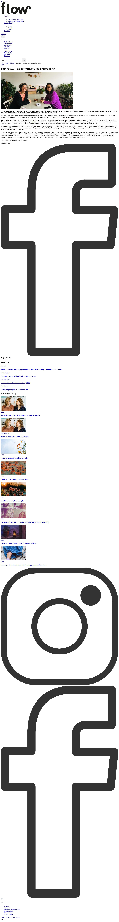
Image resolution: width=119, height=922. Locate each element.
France (9, 26)
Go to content (4, 1)
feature (59, 117)
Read (6, 63)
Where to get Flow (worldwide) (16, 21)
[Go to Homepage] (16, 13)
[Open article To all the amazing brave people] (13, 496)
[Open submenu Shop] (8, 16)
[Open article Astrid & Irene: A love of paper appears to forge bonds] (13, 410)
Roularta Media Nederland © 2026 (10, 917)
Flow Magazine (5, 372)
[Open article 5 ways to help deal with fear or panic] (13, 453)
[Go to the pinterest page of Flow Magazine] (2, 900)
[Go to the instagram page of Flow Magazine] (59, 684)
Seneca (34, 122)
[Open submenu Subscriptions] (12, 23)
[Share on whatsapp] (4, 358)
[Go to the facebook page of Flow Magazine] (59, 897)
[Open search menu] (3, 36)
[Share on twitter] (2, 358)
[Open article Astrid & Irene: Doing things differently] (13, 431)
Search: (3, 60)
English (10, 29)
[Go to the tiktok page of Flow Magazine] (2, 903)
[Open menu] (1, 39)
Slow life (3, 366)
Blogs (12, 63)
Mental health (4, 386)
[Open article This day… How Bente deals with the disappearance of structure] (13, 560)
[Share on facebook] (59, 355)
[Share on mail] (10, 358)
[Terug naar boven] (2, 920)
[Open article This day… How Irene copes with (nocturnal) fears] (13, 538)
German (10, 27)
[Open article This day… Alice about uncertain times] (13, 474)
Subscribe (3, 34)
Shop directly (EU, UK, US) (15, 19)
